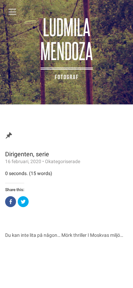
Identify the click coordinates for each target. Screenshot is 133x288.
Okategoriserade (62, 161)
